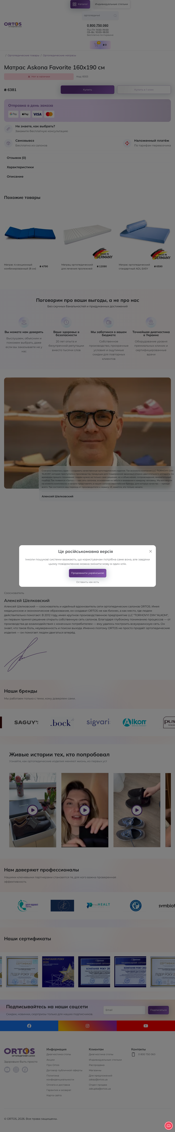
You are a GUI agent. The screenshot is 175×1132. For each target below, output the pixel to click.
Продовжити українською (87, 573)
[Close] (150, 551)
